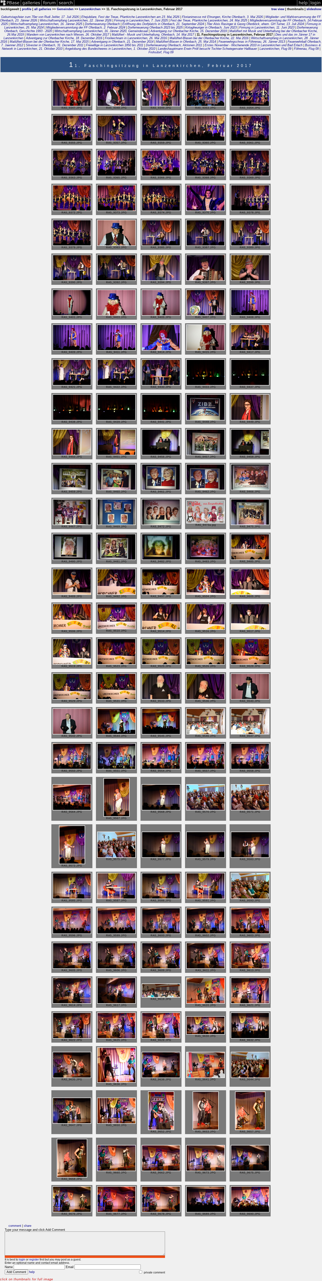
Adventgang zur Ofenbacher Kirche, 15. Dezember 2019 (188, 31)
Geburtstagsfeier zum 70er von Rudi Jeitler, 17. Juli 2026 (40, 17)
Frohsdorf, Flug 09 (161, 52)
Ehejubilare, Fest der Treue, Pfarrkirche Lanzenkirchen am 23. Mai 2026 (130, 17)
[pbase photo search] (65, 5)
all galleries (42, 9)
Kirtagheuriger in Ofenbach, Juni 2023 (211, 27)
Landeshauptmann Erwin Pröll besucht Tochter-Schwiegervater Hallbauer (207, 48)
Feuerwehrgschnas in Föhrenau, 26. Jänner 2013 (252, 41)
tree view (277, 9)
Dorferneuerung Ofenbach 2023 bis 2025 (155, 27)
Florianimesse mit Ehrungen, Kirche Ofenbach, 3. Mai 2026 (222, 17)
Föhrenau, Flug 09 (306, 48)
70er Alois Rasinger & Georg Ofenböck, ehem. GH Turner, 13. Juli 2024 (255, 24)
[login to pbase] (315, 5)
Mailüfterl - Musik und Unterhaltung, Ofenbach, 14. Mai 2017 (153, 34)
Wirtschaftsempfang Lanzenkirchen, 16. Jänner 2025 (46, 24)
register (34, 1259)
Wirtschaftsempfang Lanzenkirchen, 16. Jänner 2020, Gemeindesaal (101, 31)
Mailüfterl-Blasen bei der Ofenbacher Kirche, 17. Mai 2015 (49, 41)
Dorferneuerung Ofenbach (102, 24)
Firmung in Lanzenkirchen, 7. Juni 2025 (141, 20)
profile (26, 9)
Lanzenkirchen (90, 9)
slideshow (313, 9)
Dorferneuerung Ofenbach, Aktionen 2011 (174, 45)
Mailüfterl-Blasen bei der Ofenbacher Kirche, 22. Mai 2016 (208, 38)
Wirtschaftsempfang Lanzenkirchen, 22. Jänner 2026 (75, 20)
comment (14, 1225)
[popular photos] (185, 5)
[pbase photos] (10, 5)
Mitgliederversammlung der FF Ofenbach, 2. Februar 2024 (85, 27)
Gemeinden (65, 9)
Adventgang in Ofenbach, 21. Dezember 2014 (122, 41)
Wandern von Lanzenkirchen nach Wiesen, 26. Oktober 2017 (67, 34)
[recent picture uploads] (31, 5)
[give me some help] (303, 5)
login (22, 1259)
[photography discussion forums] (49, 5)
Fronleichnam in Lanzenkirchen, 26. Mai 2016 (136, 38)
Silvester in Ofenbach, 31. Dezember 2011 (54, 45)
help (32, 1272)
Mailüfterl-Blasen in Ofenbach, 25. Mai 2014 (186, 41)
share (27, 1225)
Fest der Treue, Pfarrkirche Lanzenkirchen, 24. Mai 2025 (208, 20)
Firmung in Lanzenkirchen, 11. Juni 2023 (266, 27)
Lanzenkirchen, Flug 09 (275, 48)
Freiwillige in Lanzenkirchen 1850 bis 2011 (114, 45)
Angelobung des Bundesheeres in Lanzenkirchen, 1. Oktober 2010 (110, 48)
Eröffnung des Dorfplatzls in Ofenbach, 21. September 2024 (163, 24)
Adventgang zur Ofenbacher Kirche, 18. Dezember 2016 (64, 38)
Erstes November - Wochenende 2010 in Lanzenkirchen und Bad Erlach (253, 45)
